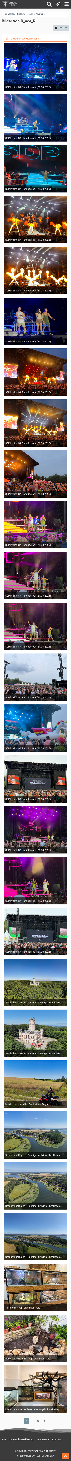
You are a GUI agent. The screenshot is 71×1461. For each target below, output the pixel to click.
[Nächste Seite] (44, 1421)
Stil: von (35, 1456)
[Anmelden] (57, 4)
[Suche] (49, 4)
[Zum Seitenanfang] (65, 1456)
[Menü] (66, 4)
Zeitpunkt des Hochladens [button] (25, 38)
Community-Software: (35, 1451)
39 (38, 1421)
